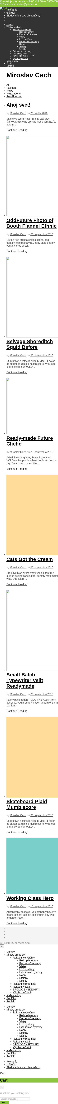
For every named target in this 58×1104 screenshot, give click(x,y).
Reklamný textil (20, 53)
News (9, 90)
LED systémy (25, 39)
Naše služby (12, 61)
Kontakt (10, 66)
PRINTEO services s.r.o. (16, 943)
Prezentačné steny (28, 34)
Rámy (22, 44)
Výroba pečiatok (20, 58)
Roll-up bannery (26, 32)
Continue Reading (16, 130)
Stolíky (22, 49)
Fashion (11, 87)
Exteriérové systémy (29, 41)
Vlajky (22, 37)
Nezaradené (13, 93)
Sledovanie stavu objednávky (23, 15)
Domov (9, 24)
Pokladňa (11, 9)
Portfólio (10, 63)
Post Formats (14, 96)
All (8, 84)
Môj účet (11, 12)
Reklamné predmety (22, 51)
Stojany (22, 46)
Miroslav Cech (18, 113)
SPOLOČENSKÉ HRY (23, 56)
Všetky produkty (14, 27)
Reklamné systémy (22, 29)
